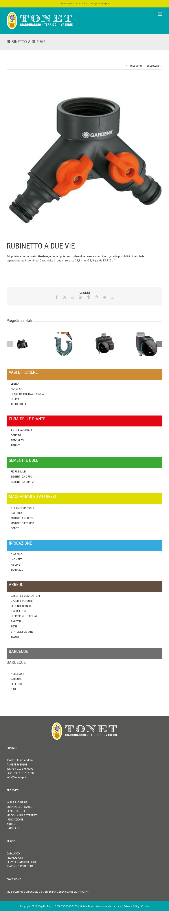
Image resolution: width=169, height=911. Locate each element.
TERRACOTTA (18, 404)
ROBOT (15, 528)
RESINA (15, 399)
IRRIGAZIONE (15, 819)
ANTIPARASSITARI (21, 430)
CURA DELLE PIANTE (19, 807)
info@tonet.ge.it (99, 3)
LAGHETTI (16, 559)
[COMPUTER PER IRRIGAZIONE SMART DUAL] (105, 334)
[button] (10, 344)
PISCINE (15, 564)
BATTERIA (16, 513)
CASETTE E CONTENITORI (25, 595)
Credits (145, 906)
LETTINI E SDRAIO (21, 606)
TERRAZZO (17, 569)
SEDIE (14, 626)
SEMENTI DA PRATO (22, 481)
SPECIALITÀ (17, 440)
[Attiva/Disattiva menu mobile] (160, 14)
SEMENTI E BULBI (17, 811)
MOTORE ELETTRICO (22, 523)
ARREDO (12, 824)
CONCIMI (16, 435)
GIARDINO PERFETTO (20, 866)
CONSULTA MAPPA (77, 891)
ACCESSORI (17, 673)
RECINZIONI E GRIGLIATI (24, 616)
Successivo (153, 65)
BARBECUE (13, 828)
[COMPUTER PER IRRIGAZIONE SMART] (146, 334)
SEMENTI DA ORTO (21, 476)
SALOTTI (16, 621)
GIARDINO (16, 554)
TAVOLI (15, 636)
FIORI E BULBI (18, 471)
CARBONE (16, 678)
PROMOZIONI (15, 858)
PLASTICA (16, 388)
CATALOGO (13, 853)
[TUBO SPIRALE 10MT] (64, 334)
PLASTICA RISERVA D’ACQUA (27, 394)
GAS (13, 689)
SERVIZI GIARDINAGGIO (21, 862)
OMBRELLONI (18, 611)
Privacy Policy (131, 906)
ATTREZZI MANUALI (22, 508)
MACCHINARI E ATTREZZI (22, 815)
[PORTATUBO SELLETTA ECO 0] (22, 334)
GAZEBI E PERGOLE (22, 600)
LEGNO (15, 383)
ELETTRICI (16, 684)
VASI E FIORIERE (17, 802)
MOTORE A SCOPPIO (22, 518)
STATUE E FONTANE (22, 631)
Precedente (136, 65)
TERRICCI (16, 445)
